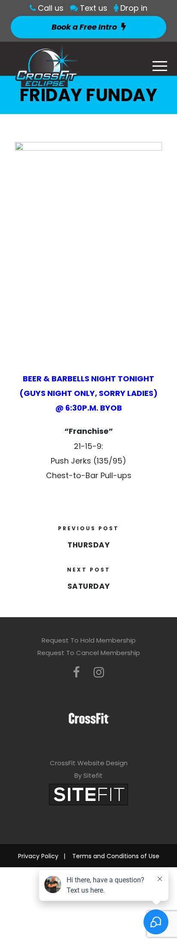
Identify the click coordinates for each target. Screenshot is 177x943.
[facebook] (76, 672)
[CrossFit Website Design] (88, 793)
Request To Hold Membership (89, 640)
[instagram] (99, 672)
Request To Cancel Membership (88, 652)
